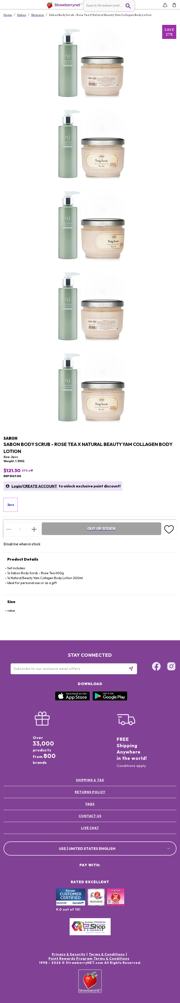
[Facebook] (156, 667)
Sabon (10, 438)
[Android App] (110, 700)
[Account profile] (165, 5)
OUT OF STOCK (101, 529)
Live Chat (90, 828)
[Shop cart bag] (174, 5)
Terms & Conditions (107, 954)
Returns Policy (90, 792)
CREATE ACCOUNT (40, 486)
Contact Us (90, 816)
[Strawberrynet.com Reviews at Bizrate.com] (70, 904)
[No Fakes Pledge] (115, 902)
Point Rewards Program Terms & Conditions (89, 958)
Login (16, 486)
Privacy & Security (68, 954)
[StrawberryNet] (63, 5)
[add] (34, 529)
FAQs (90, 804)
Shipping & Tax (90, 780)
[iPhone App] (72, 700)
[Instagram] (171, 667)
